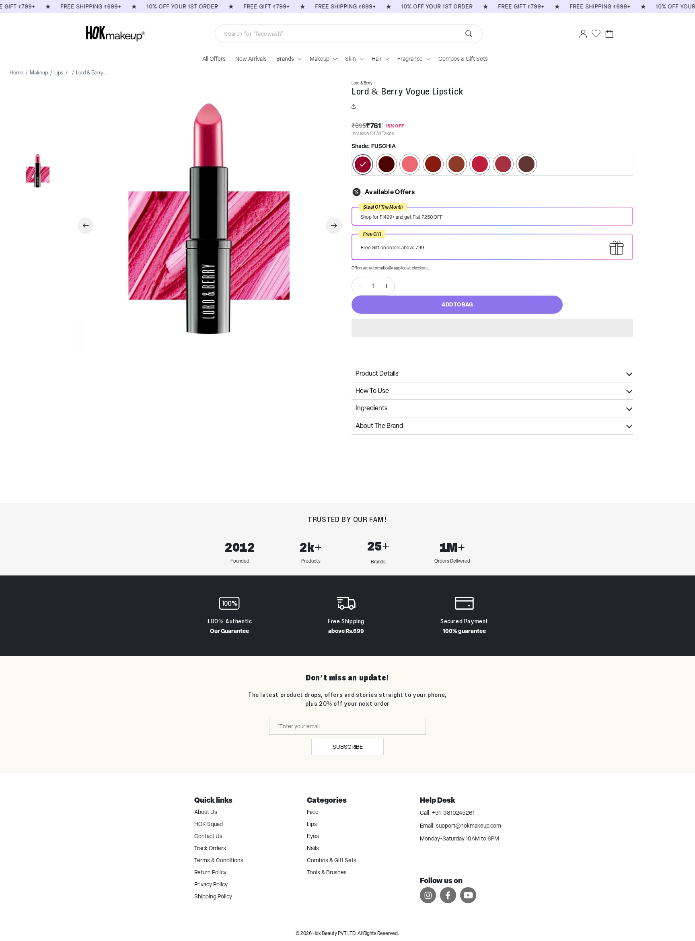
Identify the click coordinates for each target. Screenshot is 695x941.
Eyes (313, 836)
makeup (39, 73)
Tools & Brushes (327, 872)
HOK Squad (208, 824)
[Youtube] (468, 895)
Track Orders (210, 848)
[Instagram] (428, 895)
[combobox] (349, 34)
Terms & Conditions (218, 860)
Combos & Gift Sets (331, 860)
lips (58, 73)
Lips (312, 824)
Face (313, 812)
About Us (205, 812)
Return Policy (210, 872)
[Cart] (609, 33)
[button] (492, 328)
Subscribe (348, 746)
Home (16, 73)
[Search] (363, 33)
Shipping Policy (213, 896)
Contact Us (208, 836)
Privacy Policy (211, 884)
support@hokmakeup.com (468, 825)
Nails (313, 848)
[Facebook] (448, 895)
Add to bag (457, 304)
